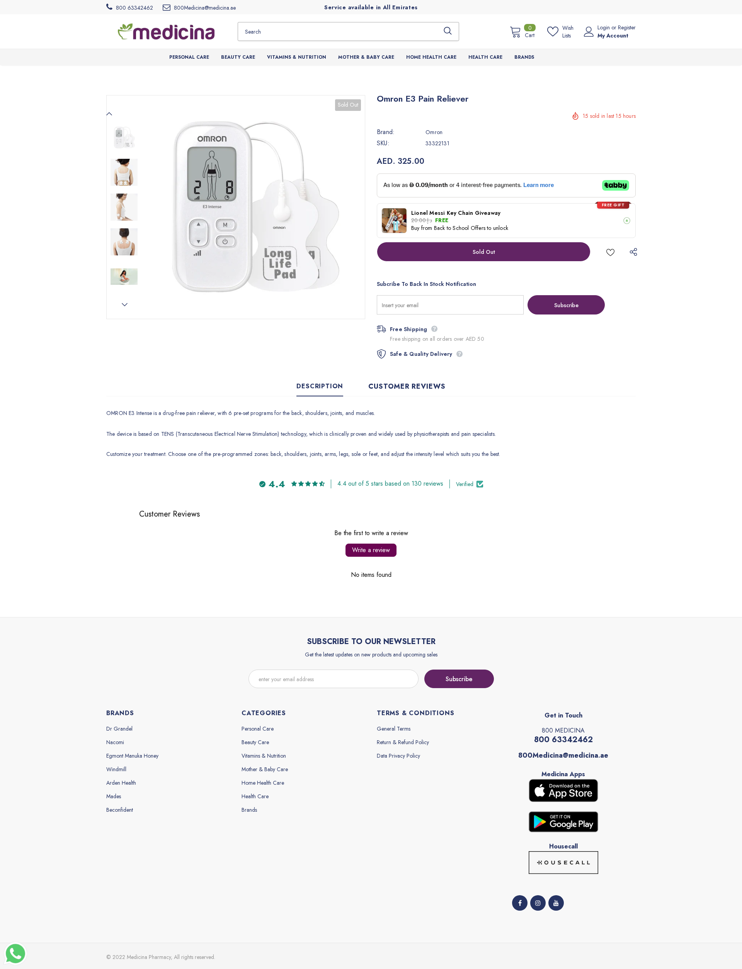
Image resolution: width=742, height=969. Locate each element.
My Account (612, 35)
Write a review (371, 550)
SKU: (383, 143)
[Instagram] (538, 903)
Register (627, 27)
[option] (253, 207)
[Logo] (166, 31)
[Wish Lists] (610, 252)
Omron (433, 132)
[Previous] (109, 114)
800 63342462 (563, 739)
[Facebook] (520, 903)
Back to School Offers (459, 228)
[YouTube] (556, 903)
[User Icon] (589, 32)
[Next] (124, 304)
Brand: (386, 132)
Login (604, 27)
